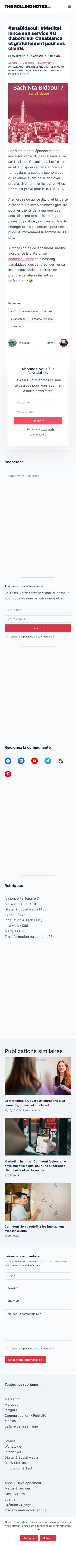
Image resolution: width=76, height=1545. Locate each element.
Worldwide (13, 1446)
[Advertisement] (38, 532)
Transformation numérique (25, 937)
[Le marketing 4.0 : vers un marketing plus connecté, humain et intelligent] (38, 1076)
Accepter (29, 1538)
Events (10, 915)
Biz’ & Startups (16, 1463)
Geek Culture (15, 1494)
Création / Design (18, 1505)
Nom (11, 1276)
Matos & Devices (18, 1488)
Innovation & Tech (19, 920)
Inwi (48, 311)
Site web (13, 1300)
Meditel (16, 326)
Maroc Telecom (42, 318)
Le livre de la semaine (21, 1426)
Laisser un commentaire (25, 1360)
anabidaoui (30, 311)
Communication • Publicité (25, 1415)
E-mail (12, 1288)
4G (13, 311)
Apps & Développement (23, 1483)
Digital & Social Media (21, 909)
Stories (10, 1441)
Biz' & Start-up (16, 904)
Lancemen (18, 318)
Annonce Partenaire (20, 898)
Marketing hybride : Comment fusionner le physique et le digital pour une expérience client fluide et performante (35, 1166)
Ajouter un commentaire (24, 1314)
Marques (11, 931)
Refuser (47, 1538)
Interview (12, 926)
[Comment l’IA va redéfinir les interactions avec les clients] (38, 1202)
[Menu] (69, 6)
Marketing (18, 56)
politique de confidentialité (38, 636)
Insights (11, 1410)
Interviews (13, 1452)
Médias (10, 1421)
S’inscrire (38, 421)
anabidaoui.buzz (21, 259)
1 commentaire (31, 1110)
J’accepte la (31, 636)
